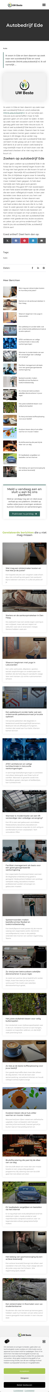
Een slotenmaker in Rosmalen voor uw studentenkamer (24, 1305)
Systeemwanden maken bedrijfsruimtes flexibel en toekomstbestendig (28, 380)
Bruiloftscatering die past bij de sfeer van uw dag (23, 1161)
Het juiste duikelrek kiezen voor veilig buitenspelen (23, 1019)
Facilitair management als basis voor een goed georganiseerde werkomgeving (30, 367)
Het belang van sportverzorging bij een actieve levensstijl (24, 1258)
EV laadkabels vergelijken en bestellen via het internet (24, 1208)
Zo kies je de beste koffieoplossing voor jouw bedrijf (24, 1067)
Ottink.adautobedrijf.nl (14, 113)
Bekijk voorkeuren (24, 1385)
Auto (5, 48)
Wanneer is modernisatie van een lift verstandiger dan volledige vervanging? (31, 354)
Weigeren (24, 1378)
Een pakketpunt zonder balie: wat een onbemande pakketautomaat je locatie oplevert (32, 329)
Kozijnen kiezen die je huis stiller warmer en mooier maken (21, 1114)
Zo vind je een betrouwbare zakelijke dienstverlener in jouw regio (30, 393)
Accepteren (24, 1371)
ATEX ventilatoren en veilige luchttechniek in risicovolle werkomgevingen (29, 342)
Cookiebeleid (18, 1390)
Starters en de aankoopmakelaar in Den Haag (24, 616)
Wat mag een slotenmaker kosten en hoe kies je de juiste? (23, 569)
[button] (44, 1341)
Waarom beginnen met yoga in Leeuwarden (20, 663)
